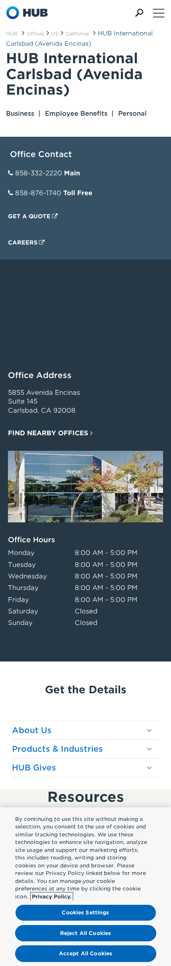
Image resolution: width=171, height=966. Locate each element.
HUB (11, 34)
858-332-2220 (38, 173)
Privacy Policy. (52, 897)
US (54, 34)
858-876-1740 (38, 193)
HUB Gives (34, 767)
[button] (139, 13)
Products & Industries (57, 749)
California (77, 34)
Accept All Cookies (85, 953)
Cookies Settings (85, 913)
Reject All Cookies (85, 933)
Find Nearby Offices (49, 433)
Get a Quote (30, 216)
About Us (32, 730)
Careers (23, 242)
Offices (35, 34)
